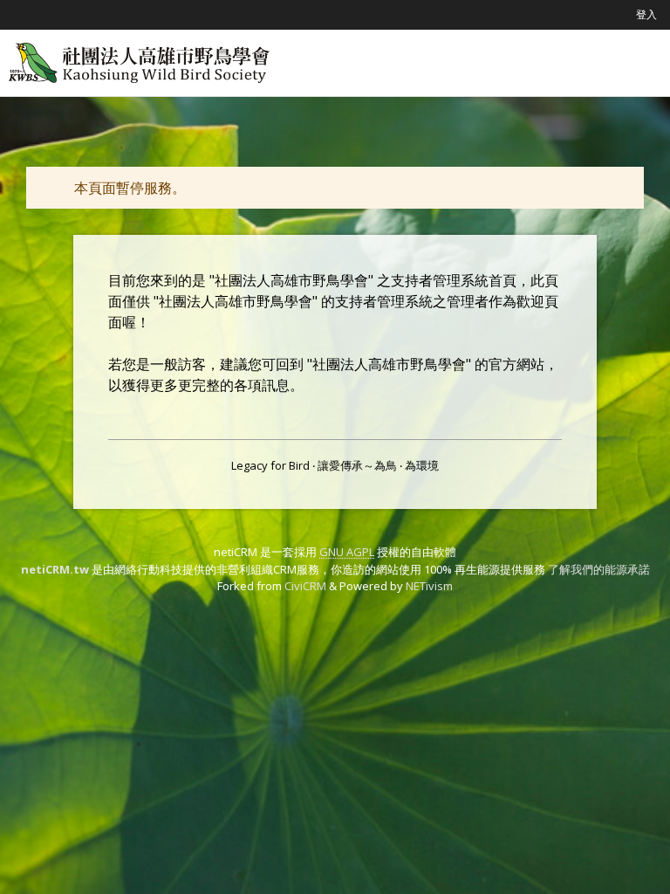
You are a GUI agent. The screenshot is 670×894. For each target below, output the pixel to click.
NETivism (429, 586)
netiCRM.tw (55, 569)
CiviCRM (305, 586)
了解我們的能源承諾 (599, 569)
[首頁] (139, 63)
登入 (646, 14)
